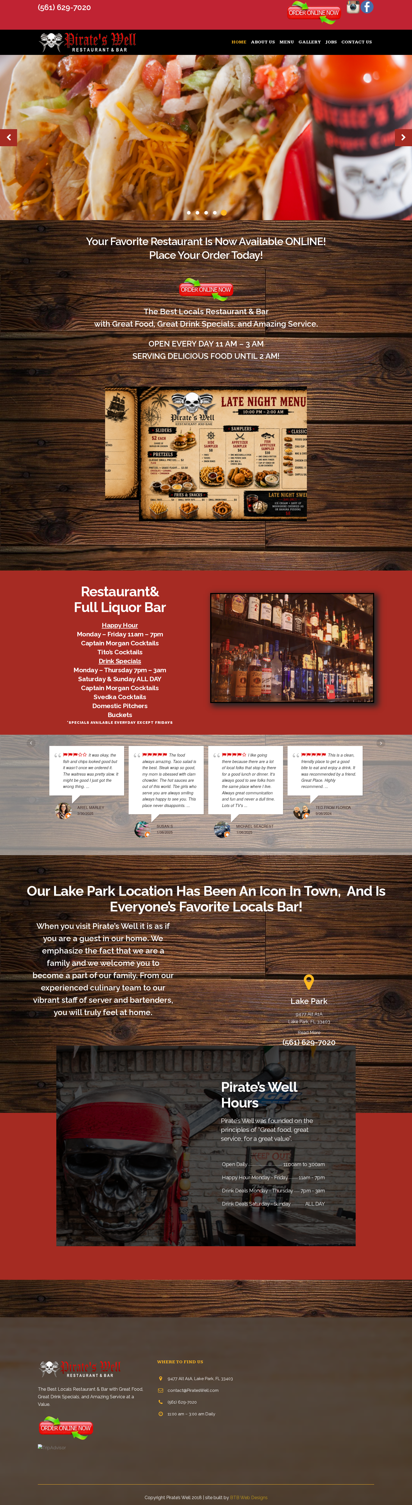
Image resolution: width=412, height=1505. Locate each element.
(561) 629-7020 (64, 7)
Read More (309, 1032)
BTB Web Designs (249, 1497)
